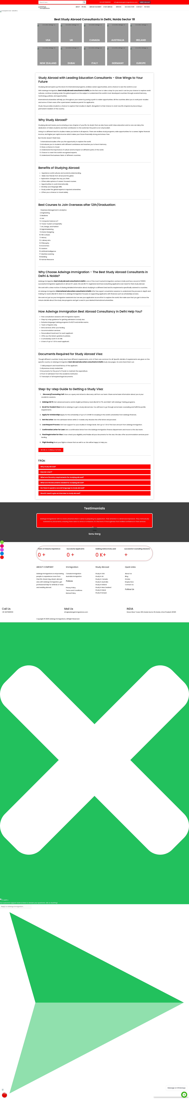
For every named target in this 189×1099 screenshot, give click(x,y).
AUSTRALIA (117, 40)
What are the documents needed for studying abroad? (62, 483)
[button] (2, 11)
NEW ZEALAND (48, 63)
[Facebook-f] (127, 595)
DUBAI (71, 63)
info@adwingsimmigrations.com (126, 2)
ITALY (94, 63)
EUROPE (141, 63)
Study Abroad (107, 7)
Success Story (129, 7)
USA (48, 40)
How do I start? (46, 472)
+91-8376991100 (105, 2)
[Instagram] (132, 595)
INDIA (130, 609)
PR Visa (84, 7)
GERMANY (118, 63)
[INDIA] (129, 603)
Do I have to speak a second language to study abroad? (62, 488)
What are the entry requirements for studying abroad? (62, 477)
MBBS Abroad (145, 2)
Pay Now (147, 7)
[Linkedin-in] (138, 595)
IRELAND (141, 40)
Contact (139, 7)
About (78, 7)
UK (71, 40)
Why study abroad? (48, 467)
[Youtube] (143, 595)
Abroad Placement (95, 7)
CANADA (94, 40)
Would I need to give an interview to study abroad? (60, 493)
